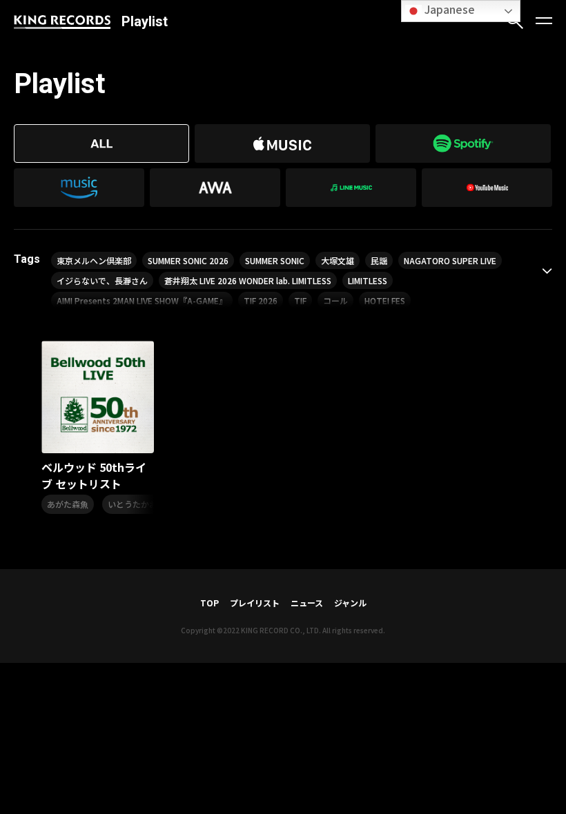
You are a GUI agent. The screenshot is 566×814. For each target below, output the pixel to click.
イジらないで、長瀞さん (102, 280)
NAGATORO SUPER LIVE (450, 260)
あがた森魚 (67, 504)
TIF (300, 300)
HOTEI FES (384, 300)
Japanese (448, 9)
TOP (209, 602)
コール (335, 300)
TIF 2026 (260, 300)
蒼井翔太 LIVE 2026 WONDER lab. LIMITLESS (247, 280)
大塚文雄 (337, 260)
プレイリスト (255, 602)
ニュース (307, 602)
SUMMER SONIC (274, 260)
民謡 (379, 260)
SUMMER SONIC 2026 (188, 260)
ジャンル (350, 602)
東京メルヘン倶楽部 (94, 260)
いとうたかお (132, 504)
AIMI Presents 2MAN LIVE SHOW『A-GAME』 (142, 300)
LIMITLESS (367, 280)
